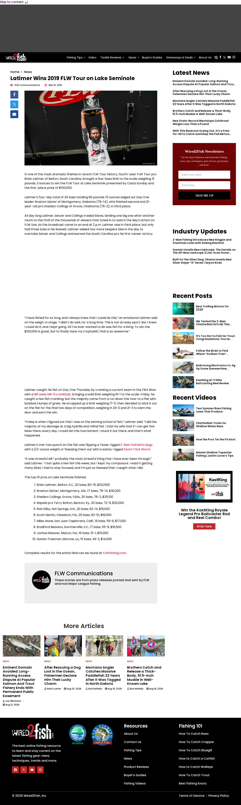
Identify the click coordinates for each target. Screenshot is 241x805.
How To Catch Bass (194, 734)
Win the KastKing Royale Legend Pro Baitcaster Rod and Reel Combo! (204, 513)
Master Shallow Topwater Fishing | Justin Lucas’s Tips (214, 454)
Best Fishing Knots (193, 783)
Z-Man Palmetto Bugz (136, 445)
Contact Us (132, 742)
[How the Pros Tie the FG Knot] (183, 440)
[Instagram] (40, 769)
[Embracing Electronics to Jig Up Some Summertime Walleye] (183, 367)
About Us (205, 57)
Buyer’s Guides (152, 57)
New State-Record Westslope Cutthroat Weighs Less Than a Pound (201, 122)
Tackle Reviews (110, 57)
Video (92, 57)
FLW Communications (84, 573)
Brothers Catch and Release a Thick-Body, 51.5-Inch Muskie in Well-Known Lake (202, 112)
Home (14, 72)
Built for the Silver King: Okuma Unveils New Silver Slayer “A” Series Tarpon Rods (202, 261)
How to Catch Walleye (196, 767)
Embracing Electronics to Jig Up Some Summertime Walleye (215, 368)
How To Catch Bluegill (195, 750)
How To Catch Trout (194, 775)
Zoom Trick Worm (137, 449)
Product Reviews (136, 767)
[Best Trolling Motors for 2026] (183, 309)
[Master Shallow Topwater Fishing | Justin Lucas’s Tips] (183, 455)
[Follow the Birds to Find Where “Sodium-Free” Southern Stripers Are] (183, 353)
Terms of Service (191, 796)
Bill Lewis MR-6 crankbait (52, 394)
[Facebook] (15, 769)
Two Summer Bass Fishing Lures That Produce (213, 409)
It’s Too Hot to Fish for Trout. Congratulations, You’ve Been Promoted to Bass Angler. (216, 340)
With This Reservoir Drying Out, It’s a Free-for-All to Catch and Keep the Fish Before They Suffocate (201, 134)
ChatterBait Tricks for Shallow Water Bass (211, 424)
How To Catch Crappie (196, 742)
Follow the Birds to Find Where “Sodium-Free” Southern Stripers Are (212, 354)
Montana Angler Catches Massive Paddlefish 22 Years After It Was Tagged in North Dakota (204, 102)
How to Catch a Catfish (197, 758)
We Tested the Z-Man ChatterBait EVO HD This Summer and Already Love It (215, 324)
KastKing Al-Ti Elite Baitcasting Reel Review (212, 381)
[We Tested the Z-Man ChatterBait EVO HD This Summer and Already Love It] (183, 323)
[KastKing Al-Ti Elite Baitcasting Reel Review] (183, 382)
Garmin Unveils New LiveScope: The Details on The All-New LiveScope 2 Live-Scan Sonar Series (204, 253)
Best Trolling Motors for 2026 (212, 308)
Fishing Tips (74, 57)
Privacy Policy (218, 796)
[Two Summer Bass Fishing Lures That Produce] (183, 410)
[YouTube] (32, 769)
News (132, 57)
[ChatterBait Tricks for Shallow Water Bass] (183, 425)
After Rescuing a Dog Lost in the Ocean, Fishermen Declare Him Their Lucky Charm (201, 92)
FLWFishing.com (114, 553)
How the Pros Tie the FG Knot (216, 439)
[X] (23, 769)
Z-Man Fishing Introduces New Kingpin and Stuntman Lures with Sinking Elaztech (202, 241)
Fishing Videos (135, 783)
